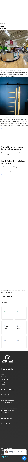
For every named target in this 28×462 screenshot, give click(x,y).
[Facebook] (2, 423)
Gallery (3, 382)
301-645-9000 (5, 395)
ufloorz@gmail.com (6, 398)
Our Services (4, 379)
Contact (3, 384)
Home (2, 374)
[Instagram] (6, 423)
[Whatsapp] (10, 423)
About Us (3, 377)
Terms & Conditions (6, 448)
